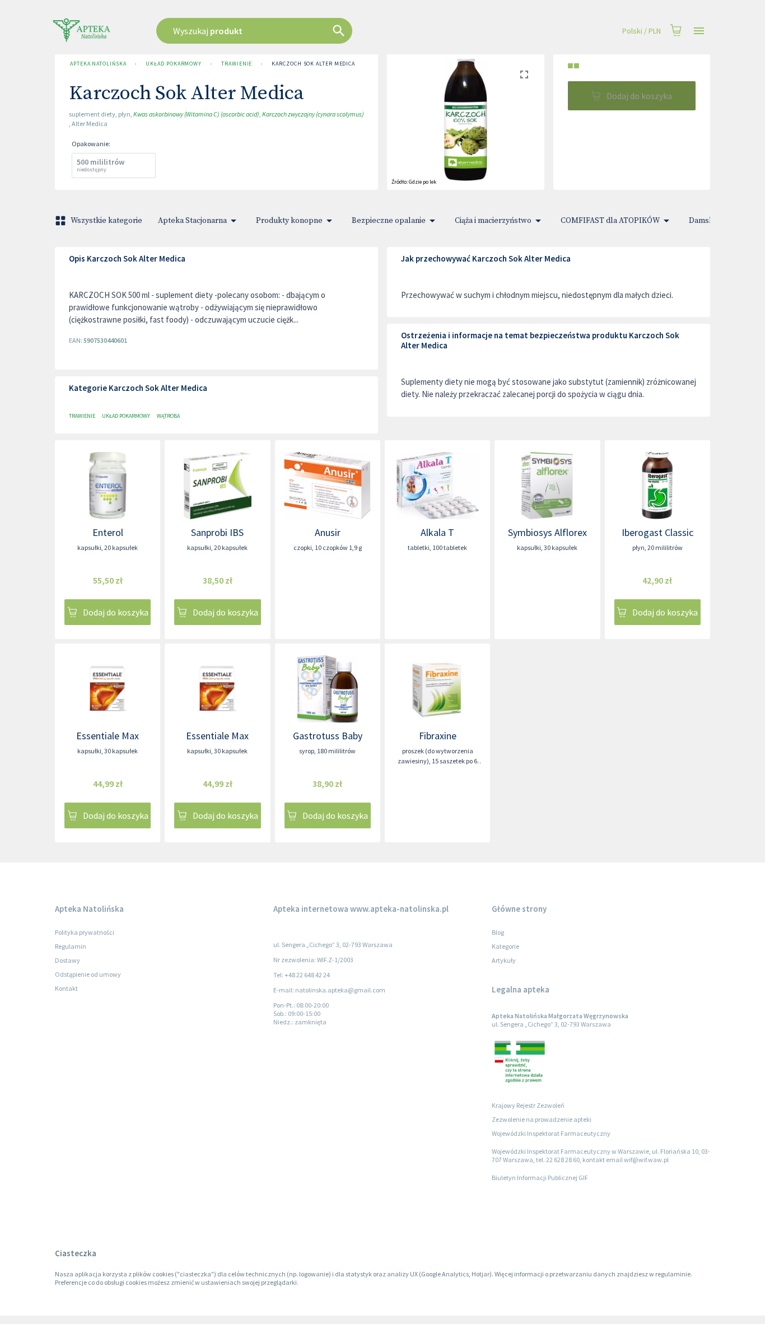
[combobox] (310, 31)
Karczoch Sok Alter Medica (313, 63)
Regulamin (70, 946)
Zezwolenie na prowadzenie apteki (541, 1119)
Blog (498, 932)
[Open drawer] (699, 31)
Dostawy (67, 960)
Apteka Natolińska (98, 63)
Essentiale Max (107, 735)
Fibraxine (437, 735)
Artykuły (504, 960)
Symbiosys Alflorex (547, 532)
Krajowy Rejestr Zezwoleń (528, 1105)
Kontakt (66, 988)
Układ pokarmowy (174, 63)
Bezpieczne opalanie (389, 221)
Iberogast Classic (657, 532)
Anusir (327, 532)
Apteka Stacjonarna (192, 221)
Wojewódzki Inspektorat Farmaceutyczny (551, 1133)
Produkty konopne (289, 221)
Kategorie (505, 946)
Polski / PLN (641, 31)
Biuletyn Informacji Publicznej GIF (540, 1177)
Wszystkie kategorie (106, 221)
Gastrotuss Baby (327, 735)
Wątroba (168, 415)
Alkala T (437, 532)
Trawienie (236, 63)
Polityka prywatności (84, 932)
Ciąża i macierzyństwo (493, 221)
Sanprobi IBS (217, 532)
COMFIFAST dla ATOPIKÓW (610, 221)
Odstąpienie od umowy (88, 974)
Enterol (107, 532)
